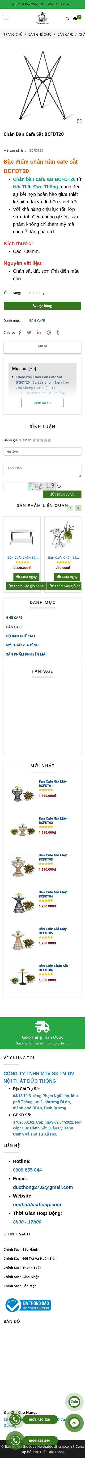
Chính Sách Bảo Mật (20, 1286)
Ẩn (32, 368)
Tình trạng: (13, 292)
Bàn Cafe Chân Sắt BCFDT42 (22, 557)
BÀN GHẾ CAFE (39, 34)
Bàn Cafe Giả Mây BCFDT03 (53, 857)
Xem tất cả (42, 402)
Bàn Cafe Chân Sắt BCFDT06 (53, 968)
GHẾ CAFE (14, 617)
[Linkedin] (39, 332)
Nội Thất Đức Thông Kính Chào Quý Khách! (42, 4)
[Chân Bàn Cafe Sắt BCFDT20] (42, 18)
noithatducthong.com (37, 1204)
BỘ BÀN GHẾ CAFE (21, 636)
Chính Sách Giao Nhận (21, 1277)
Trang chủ (13, 34)
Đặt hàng (44, 306)
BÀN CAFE (65, 34)
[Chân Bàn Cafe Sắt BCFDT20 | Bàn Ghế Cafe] (42, 84)
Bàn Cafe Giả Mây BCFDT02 (53, 820)
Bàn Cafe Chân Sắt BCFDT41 (63, 557)
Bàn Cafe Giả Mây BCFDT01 (53, 783)
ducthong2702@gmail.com (43, 1187)
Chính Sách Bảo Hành (21, 1249)
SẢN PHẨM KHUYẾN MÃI (26, 654)
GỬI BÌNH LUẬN (62, 494)
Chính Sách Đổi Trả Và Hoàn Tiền (30, 1258)
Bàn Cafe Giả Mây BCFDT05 (53, 931)
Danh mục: (13, 320)
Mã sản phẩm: (15, 150)
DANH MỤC (42, 602)
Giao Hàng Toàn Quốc (42, 1037)
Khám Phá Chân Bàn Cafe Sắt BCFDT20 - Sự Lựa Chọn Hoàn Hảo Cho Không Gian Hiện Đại (42, 382)
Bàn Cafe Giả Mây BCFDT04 (53, 894)
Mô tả (42, 346)
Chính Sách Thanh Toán (23, 1267)
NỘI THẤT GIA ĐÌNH (22, 645)
